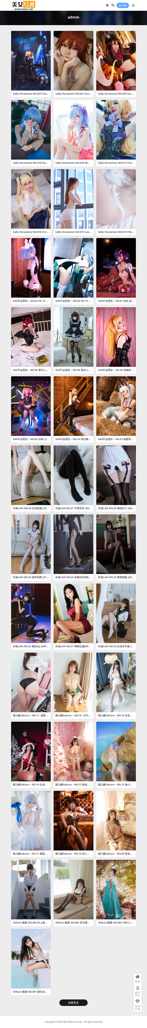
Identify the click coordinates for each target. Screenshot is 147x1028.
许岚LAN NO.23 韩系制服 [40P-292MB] (116, 578)
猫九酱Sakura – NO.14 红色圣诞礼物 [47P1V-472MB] (30, 786)
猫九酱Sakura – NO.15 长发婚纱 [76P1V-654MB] (115, 717)
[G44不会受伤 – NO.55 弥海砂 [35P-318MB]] (116, 337)
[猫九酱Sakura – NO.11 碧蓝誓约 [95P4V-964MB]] (31, 820)
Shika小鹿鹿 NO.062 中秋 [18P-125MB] (116, 924)
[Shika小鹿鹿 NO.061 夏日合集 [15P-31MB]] (31, 959)
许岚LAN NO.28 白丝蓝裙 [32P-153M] (31, 509)
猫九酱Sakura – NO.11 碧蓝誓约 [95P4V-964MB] (30, 855)
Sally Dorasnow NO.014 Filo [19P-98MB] (115, 233)
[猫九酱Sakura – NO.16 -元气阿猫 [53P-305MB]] (73, 682)
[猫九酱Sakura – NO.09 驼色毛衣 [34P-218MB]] (116, 820)
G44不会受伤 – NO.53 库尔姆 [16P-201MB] (73, 440)
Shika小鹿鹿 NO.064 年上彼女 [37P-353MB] (30, 924)
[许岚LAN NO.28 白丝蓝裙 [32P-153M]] (31, 475)
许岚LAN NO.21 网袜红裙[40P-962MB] (73, 648)
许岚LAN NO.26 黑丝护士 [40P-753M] (116, 509)
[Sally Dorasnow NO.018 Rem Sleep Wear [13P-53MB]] (73, 130)
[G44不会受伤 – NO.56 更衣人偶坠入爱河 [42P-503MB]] (73, 337)
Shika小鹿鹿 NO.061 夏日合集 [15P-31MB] (30, 993)
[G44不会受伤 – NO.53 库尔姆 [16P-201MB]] (73, 406)
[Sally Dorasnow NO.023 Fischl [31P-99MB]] (31, 60)
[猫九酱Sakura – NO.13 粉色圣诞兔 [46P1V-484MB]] (73, 751)
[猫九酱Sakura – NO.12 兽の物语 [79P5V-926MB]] (116, 751)
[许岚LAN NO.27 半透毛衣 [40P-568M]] (73, 475)
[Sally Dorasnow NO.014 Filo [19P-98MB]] (116, 199)
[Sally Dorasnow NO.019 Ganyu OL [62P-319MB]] (31, 130)
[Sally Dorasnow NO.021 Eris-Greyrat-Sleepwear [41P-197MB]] (73, 60)
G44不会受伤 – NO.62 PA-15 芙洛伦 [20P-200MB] (73, 302)
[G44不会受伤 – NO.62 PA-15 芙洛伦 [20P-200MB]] (73, 268)
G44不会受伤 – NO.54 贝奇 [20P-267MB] (30, 440)
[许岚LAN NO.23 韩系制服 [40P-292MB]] (116, 544)
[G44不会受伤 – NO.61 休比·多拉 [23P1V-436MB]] (116, 268)
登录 (124, 5)
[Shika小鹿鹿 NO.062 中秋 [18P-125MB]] (116, 889)
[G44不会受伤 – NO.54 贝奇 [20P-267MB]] (31, 406)
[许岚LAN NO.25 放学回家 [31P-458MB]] (31, 544)
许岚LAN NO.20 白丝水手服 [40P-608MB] (116, 648)
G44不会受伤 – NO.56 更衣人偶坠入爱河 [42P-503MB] (73, 371)
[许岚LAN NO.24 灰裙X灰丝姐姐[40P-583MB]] (73, 544)
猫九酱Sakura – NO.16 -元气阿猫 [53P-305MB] (73, 717)
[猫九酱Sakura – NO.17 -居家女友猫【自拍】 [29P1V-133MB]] (31, 682)
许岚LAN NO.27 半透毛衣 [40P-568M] (73, 509)
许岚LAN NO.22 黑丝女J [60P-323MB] (31, 648)
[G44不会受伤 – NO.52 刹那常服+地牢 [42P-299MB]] (116, 406)
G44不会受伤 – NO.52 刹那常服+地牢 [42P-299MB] (116, 440)
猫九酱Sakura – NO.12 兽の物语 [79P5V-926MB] (115, 786)
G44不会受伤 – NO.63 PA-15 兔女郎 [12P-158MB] (31, 302)
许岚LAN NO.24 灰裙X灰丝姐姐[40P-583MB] (73, 578)
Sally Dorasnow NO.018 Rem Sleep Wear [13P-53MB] (72, 164)
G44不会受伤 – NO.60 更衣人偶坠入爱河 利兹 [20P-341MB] (30, 371)
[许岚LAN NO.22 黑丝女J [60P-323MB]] (31, 613)
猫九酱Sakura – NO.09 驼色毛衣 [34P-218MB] (115, 855)
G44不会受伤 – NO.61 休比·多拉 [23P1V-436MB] (115, 302)
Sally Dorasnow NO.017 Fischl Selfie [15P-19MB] (116, 164)
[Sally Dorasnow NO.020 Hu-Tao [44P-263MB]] (116, 60)
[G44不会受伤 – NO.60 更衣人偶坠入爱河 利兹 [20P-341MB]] (31, 337)
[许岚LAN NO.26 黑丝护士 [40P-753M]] (116, 475)
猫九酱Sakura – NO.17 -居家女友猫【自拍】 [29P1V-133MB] (30, 717)
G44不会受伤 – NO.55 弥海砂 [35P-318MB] (116, 371)
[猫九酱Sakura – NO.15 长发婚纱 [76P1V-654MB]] (116, 682)
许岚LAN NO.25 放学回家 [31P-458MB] (31, 578)
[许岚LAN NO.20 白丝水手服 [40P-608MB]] (116, 613)
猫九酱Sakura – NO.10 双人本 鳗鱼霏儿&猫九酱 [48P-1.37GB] (73, 855)
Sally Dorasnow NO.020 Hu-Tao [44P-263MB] (115, 95)
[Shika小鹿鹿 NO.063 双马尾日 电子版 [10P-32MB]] (73, 889)
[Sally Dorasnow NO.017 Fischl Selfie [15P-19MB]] (116, 130)
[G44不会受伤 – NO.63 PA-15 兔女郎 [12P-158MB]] (31, 268)
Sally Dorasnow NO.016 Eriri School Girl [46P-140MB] (30, 233)
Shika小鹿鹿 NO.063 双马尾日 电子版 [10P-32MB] (72, 924)
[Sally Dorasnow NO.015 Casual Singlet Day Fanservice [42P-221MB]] (73, 199)
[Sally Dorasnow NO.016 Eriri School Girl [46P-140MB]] (31, 199)
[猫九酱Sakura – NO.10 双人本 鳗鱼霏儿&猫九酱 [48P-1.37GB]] (73, 820)
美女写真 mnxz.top (72, 1021)
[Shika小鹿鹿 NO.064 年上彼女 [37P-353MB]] (31, 889)
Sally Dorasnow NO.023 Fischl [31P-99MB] (30, 95)
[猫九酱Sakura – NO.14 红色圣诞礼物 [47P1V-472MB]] (31, 751)
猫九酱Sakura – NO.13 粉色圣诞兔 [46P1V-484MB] (72, 786)
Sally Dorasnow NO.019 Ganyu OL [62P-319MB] (30, 164)
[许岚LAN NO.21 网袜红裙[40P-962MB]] (73, 613)
